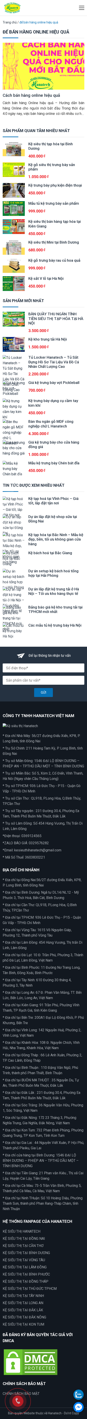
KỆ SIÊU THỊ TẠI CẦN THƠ (23, 1246)
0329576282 (39, 843)
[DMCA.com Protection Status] (30, 1362)
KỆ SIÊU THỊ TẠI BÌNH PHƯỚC (26, 1274)
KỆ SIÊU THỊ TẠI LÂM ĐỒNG (25, 1267)
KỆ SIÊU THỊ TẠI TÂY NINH (23, 1296)
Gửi (43, 693)
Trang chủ (10, 22)
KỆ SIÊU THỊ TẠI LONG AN (23, 1303)
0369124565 (31, 836)
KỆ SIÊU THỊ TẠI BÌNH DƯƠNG (26, 1253)
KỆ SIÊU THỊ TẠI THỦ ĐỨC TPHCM (30, 1288)
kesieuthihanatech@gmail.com (37, 850)
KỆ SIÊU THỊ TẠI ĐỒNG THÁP (25, 1281)
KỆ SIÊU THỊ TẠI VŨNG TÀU (24, 1260)
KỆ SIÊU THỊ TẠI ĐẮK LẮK (23, 1310)
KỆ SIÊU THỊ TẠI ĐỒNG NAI (24, 1238)
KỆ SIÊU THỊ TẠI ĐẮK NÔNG (24, 1317)
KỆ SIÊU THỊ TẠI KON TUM (23, 1324)
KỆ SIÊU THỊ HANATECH (21, 1231)
